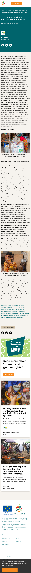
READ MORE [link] (9, 374)
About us (4, 541)
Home (3, 10)
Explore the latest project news (16, 10)
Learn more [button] (11, 565)
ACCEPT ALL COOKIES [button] (9, 570)
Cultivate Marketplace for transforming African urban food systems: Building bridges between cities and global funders (15, 473)
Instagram (18, 541)
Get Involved (5, 544)
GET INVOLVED (16, 3)
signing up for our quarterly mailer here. (12, 317)
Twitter (18, 538)
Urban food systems (8, 327)
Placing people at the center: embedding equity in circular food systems (14, 412)
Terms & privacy (6, 538)
